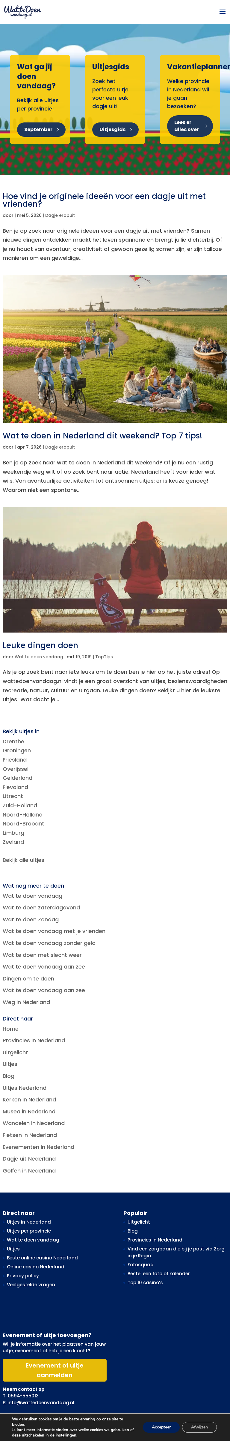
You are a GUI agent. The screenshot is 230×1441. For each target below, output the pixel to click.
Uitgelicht (15, 1052)
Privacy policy (23, 1276)
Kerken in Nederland (29, 1099)
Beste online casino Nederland (42, 1258)
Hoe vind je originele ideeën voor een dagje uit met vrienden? (104, 200)
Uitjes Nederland (24, 1088)
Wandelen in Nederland (34, 1123)
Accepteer (161, 1427)
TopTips (104, 657)
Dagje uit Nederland (29, 1158)
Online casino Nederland (35, 1267)
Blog (8, 1076)
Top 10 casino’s (145, 1282)
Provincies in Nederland (34, 1040)
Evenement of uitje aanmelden (55, 1370)
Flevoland (15, 787)
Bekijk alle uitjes (23, 860)
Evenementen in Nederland (38, 1147)
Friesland (15, 759)
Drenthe (13, 741)
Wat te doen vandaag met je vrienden (54, 931)
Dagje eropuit (60, 215)
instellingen (66, 1435)
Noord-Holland (23, 814)
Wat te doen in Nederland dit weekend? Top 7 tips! (102, 435)
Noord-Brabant (23, 823)
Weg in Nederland (26, 1002)
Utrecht (13, 796)
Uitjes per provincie (29, 1231)
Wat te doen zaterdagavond (41, 907)
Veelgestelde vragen (31, 1285)
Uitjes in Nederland (29, 1222)
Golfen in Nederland (29, 1170)
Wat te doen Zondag (31, 919)
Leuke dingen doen (40, 645)
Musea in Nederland (29, 1111)
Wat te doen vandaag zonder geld (49, 943)
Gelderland (17, 778)
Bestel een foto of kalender (159, 1273)
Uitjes (10, 1064)
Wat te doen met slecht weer (42, 955)
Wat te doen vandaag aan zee (44, 966)
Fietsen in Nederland (30, 1135)
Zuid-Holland (20, 805)
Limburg (13, 833)
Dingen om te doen (28, 978)
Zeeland (13, 841)
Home (11, 1028)
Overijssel (15, 769)
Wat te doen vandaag (39, 657)
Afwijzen (199, 1427)
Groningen (17, 750)
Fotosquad (141, 1265)
